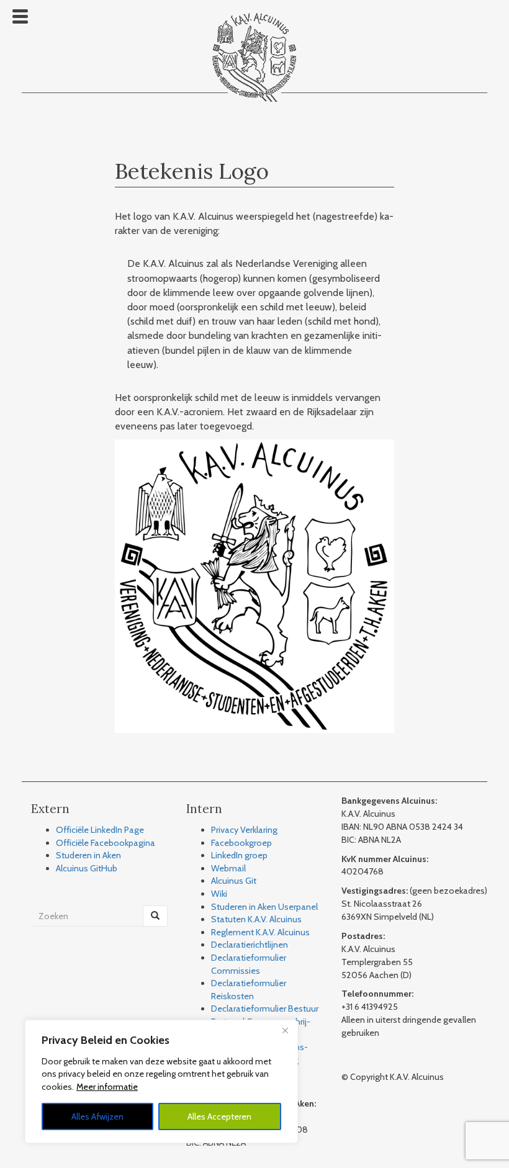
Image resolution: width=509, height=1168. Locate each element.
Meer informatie (107, 1086)
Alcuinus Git (233, 880)
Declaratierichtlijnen (249, 944)
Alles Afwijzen (97, 1116)
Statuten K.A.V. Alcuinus (256, 919)
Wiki (219, 893)
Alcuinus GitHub (86, 868)
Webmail (228, 868)
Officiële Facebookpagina (105, 842)
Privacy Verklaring (244, 829)
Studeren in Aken (88, 855)
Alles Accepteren (219, 1116)
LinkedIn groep (239, 855)
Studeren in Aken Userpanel (264, 906)
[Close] (284, 1030)
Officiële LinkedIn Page (100, 829)
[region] (161, 1081)
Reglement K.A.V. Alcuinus (260, 932)
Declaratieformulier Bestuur (264, 1008)
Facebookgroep (241, 842)
